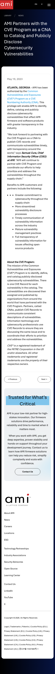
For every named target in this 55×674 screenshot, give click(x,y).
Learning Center (12, 575)
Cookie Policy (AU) (27, 644)
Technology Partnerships (16, 548)
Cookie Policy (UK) (34, 631)
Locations (9, 533)
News (7, 519)
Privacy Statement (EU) (14, 631)
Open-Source (10, 568)
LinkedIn (8, 590)
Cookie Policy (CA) (27, 640)
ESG (6, 539)
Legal (6, 626)
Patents (25, 626)
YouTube (8, 597)
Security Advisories (13, 561)
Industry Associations (15, 555)
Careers (8, 526)
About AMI (9, 513)
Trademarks (15, 626)
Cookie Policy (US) (27, 635)
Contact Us (27, 471)
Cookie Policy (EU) (39, 626)
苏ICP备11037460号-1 (28, 649)
